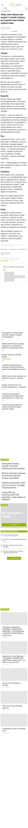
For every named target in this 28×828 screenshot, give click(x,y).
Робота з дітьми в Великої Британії (12, 707)
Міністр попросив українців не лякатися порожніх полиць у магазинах (13, 475)
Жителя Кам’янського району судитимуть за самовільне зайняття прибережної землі (13, 346)
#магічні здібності (13, 249)
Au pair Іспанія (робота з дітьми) (11, 684)
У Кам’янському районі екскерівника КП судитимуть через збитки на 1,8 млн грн (13, 396)
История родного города (12, 514)
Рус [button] (5, 8)
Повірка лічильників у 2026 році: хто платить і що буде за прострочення (13, 485)
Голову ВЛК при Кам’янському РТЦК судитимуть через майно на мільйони (14, 496)
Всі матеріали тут (14, 524)
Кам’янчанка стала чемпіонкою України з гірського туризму (14, 377)
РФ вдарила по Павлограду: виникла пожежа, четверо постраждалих (12, 335)
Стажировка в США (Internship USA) (13, 730)
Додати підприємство (14, 558)
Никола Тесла (7, 253)
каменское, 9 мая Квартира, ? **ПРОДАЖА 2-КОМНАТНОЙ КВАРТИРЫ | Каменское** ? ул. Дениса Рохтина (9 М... (14, 659)
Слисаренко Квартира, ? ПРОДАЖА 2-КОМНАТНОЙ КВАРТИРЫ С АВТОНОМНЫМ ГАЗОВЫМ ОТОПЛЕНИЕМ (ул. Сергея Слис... (13, 631)
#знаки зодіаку (4, 249)
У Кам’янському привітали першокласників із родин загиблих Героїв (12, 407)
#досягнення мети (22, 249)
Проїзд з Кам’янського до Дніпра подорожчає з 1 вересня (14, 386)
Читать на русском (5, 28)
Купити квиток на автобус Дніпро (12, 356)
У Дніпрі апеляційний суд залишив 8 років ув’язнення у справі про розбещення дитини (14, 367)
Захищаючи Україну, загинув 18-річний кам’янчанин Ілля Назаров (13, 466)
